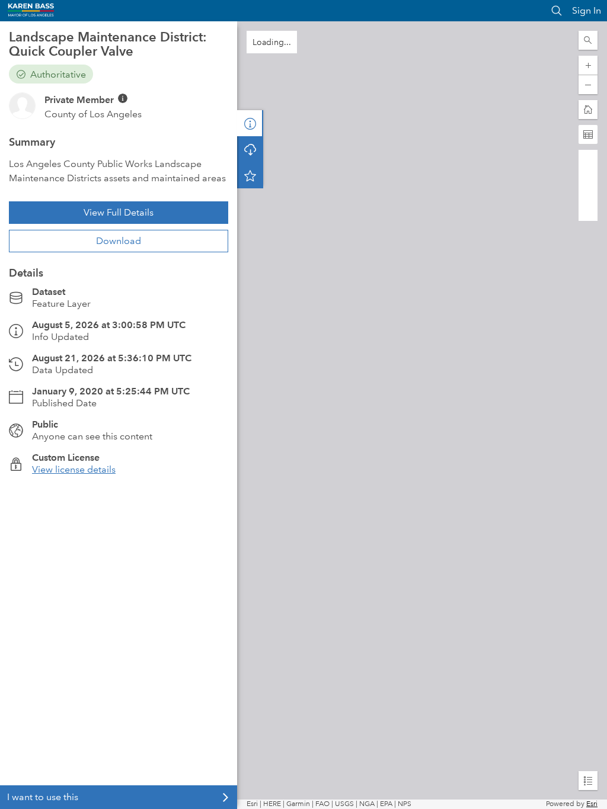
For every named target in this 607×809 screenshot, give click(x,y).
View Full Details (119, 212)
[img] (123, 98)
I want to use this (42, 796)
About (250, 123)
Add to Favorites (250, 175)
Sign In (586, 10)
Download (118, 240)
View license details (74, 469)
